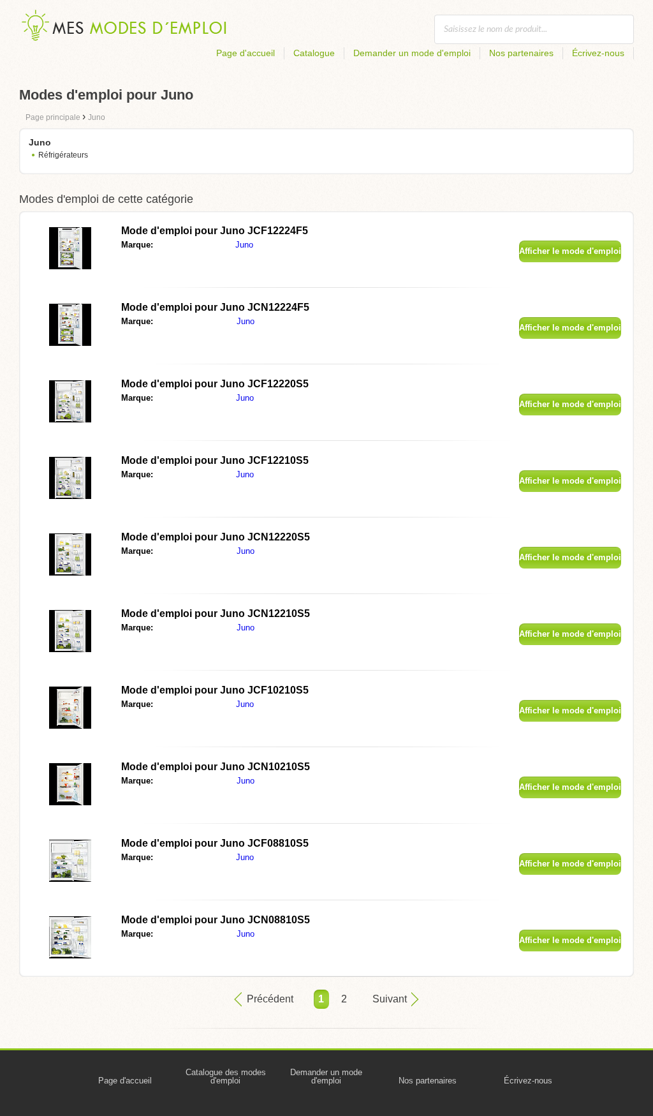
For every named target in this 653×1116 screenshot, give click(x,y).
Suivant (389, 998)
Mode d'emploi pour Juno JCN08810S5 (215, 919)
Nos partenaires (521, 53)
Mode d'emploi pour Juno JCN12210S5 (215, 613)
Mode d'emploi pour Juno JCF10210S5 (215, 690)
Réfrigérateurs (63, 155)
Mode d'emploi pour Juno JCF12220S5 (215, 383)
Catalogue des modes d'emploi (226, 1076)
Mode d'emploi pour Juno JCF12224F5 (214, 230)
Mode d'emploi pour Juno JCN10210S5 (215, 766)
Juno (244, 244)
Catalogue (314, 53)
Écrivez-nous (598, 53)
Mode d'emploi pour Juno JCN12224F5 (215, 307)
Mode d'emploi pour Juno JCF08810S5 (215, 843)
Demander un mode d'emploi (412, 53)
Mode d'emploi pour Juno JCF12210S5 (215, 460)
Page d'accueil (245, 53)
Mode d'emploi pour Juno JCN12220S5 (215, 537)
